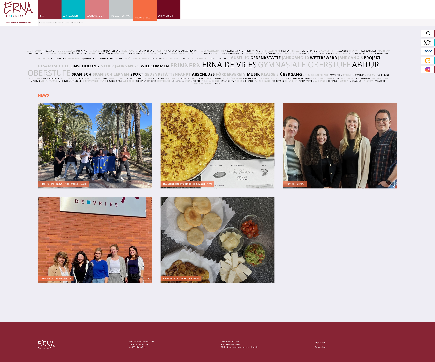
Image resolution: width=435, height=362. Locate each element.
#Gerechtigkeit (117, 78)
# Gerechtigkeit (135, 78)
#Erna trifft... (306, 81)
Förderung (278, 81)
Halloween (342, 50)
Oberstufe (49, 72)
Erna (187, 81)
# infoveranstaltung (94, 81)
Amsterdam (384, 50)
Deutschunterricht (136, 53)
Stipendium (288, 53)
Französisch (106, 53)
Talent (217, 78)
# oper (238, 81)
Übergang (291, 74)
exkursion (158, 78)
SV (196, 78)
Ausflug (240, 57)
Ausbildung (383, 75)
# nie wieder (35, 78)
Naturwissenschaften (212, 50)
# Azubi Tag (326, 53)
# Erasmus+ (356, 81)
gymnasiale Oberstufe (304, 64)
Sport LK (196, 81)
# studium (358, 75)
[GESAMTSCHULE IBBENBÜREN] (19, 9)
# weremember (68, 78)
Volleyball (178, 81)
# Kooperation (357, 53)
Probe (80, 78)
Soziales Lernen (202, 83)
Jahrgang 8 (96, 50)
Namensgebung (111, 50)
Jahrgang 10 (295, 57)
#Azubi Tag (313, 53)
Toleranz (218, 83)
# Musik (370, 53)
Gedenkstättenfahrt (167, 74)
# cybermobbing (210, 81)
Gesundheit (291, 81)
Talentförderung (232, 78)
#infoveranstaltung (70, 81)
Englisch (286, 50)
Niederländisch (368, 50)
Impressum (320, 342)
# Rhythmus (381, 53)
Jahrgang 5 (321, 81)
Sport (136, 74)
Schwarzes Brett (166, 15)
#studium (370, 75)
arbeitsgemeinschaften (238, 50)
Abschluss (203, 74)
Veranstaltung (49, 81)
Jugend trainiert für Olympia (187, 53)
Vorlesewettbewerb (56, 53)
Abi (216, 53)
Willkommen (155, 66)
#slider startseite (200, 58)
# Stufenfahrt (363, 78)
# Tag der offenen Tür (110, 58)
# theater (248, 81)
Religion (353, 50)
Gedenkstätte (265, 57)
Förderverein (231, 74)
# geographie (173, 78)
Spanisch (81, 74)
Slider (336, 78)
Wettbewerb (323, 57)
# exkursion (187, 78)
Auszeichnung (262, 81)
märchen (119, 53)
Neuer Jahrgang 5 (120, 66)
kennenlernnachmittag (274, 78)
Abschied (160, 50)
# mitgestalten (174, 58)
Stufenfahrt (347, 78)
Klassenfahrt (272, 50)
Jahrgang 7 (82, 50)
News (81, 23)
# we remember (51, 78)
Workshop (128, 81)
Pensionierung (146, 50)
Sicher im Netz (310, 50)
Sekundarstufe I (71, 15)
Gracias (208, 78)
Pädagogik (380, 81)
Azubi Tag (300, 53)
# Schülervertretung (135, 58)
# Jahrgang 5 (89, 58)
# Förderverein (273, 53)
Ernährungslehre (78, 53)
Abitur (365, 64)
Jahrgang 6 (350, 57)
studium (347, 75)
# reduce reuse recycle (315, 75)
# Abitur (35, 81)
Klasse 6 (296, 50)
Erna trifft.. (227, 81)
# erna (148, 78)
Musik (253, 74)
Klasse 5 (270, 74)
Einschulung (84, 66)
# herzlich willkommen (301, 78)
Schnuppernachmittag (231, 53)
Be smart (152, 53)
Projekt (372, 57)
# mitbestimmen (156, 58)
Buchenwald (34, 50)
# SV (201, 78)
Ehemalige (164, 53)
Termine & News (142, 17)
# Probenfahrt (93, 78)
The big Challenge (65, 50)
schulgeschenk (251, 78)
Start (59, 23)
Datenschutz (320, 347)
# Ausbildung (340, 53)
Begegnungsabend (146, 81)
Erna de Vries (229, 64)
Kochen (260, 50)
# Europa (368, 81)
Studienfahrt (36, 53)
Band (105, 78)
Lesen (186, 58)
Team (41, 15)
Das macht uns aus (120, 15)
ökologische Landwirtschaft (182, 50)
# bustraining (72, 58)
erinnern (185, 65)
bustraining (57, 58)
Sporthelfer (163, 81)
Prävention (336, 75)
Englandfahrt (327, 50)
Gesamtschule (53, 66)
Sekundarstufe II (95, 15)
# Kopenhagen (380, 78)
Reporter (209, 53)
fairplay (93, 53)
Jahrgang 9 (48, 50)
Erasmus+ (333, 81)
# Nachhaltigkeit (220, 58)
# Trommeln (42, 58)
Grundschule (114, 81)
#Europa (344, 81)
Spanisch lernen (111, 74)
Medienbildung (323, 78)
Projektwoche (129, 50)
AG (253, 50)
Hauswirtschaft (254, 53)
